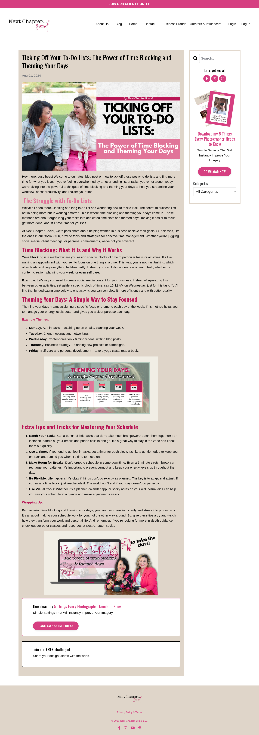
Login (232, 24)
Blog (119, 24)
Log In (245, 24)
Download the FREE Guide (56, 626)
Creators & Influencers (205, 24)
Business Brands (174, 24)
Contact (149, 24)
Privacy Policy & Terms (129, 712)
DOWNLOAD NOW (215, 171)
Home (133, 24)
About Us (102, 24)
